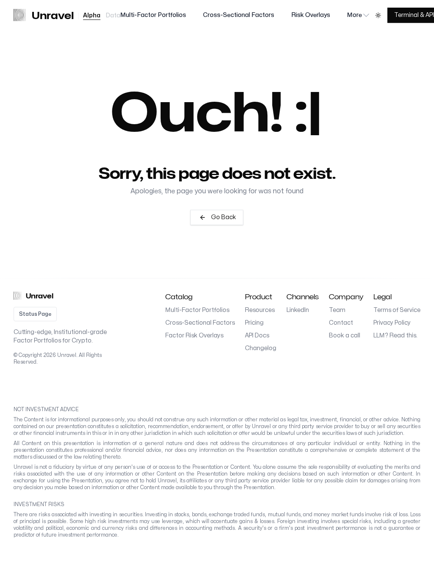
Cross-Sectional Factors (238, 15)
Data (113, 15)
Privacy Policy (392, 323)
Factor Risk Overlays (194, 335)
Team (337, 310)
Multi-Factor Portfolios (153, 15)
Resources (260, 310)
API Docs (257, 335)
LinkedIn (298, 310)
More (354, 15)
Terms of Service (396, 310)
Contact (341, 323)
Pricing (254, 323)
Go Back (223, 217)
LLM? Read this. (395, 335)
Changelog (260, 348)
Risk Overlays (310, 15)
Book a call (344, 335)
